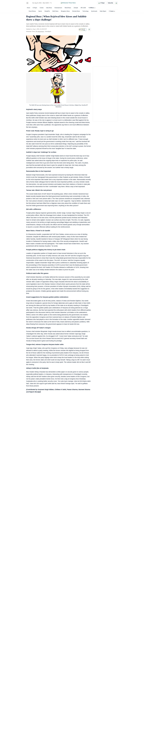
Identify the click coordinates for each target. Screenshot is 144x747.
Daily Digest (103, 11)
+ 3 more (111, 11)
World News (68, 7)
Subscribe (110, 3)
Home (28, 7)
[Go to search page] (30, 3)
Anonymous (41, 31)
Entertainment (58, 7)
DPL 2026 (83, 7)
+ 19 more (91, 7)
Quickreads (94, 11)
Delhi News (55, 11)
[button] (27, 3)
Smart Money (32, 11)
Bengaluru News (65, 11)
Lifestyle (76, 7)
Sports (40, 11)
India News (49, 7)
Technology (85, 11)
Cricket (41, 7)
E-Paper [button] (102, 3)
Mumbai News (76, 11)
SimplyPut (47, 11)
